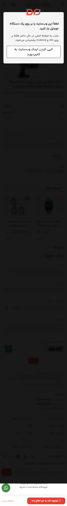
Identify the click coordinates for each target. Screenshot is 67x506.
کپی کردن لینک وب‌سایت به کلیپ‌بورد (33, 52)
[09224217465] (6, 488)
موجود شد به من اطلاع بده (45, 501)
